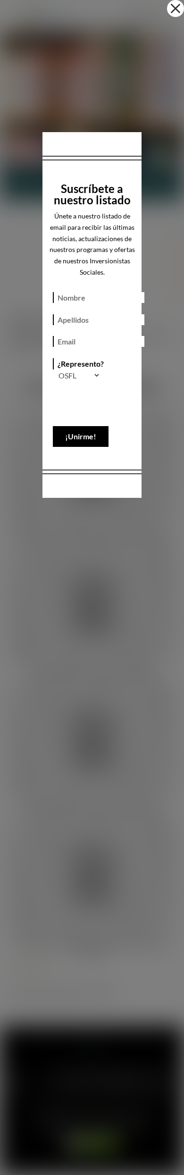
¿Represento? (81, 363)
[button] (175, 8)
